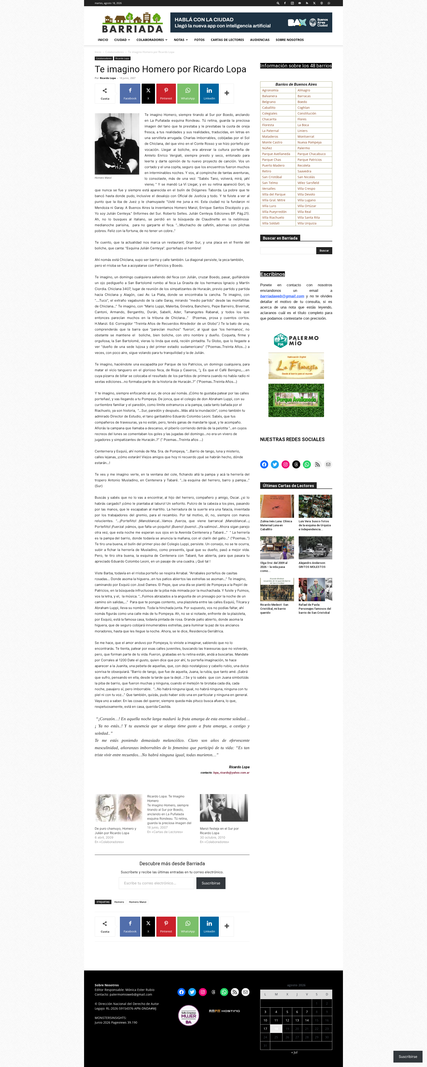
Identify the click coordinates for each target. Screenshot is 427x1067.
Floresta (268, 125)
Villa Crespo (306, 188)
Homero (119, 902)
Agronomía (270, 90)
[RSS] (307, 3)
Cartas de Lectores (227, 40)
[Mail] (299, 3)
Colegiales (269, 113)
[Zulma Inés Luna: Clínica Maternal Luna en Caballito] (277, 506)
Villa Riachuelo (273, 217)
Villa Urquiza (307, 223)
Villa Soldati (271, 223)
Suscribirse (211, 883)
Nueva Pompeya (310, 142)
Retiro (266, 171)
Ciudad (120, 40)
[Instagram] (292, 3)
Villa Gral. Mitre (273, 200)
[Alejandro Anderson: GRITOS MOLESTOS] (315, 547)
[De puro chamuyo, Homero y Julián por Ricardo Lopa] (119, 808)
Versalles (269, 188)
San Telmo (270, 183)
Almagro (304, 90)
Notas (179, 40)
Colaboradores (150, 40)
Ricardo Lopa (122, 58)
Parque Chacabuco (312, 154)
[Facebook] (285, 3)
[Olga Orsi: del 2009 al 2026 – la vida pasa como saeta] (277, 547)
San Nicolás (306, 177)
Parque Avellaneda (276, 154)
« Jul (294, 1052)
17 (265, 1029)
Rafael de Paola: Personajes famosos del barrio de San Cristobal (315, 608)
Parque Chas (271, 159)
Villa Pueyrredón (274, 212)
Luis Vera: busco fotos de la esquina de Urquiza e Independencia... (315, 525)
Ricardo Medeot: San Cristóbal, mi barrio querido (274, 608)
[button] (278, 3)
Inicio (103, 40)
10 (265, 1020)
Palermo (304, 148)
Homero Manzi (137, 902)
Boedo (302, 102)
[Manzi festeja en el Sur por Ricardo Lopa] (224, 808)
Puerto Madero (273, 165)
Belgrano (269, 102)
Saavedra (304, 171)
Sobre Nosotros (290, 40)
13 (297, 1020)
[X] (314, 3)
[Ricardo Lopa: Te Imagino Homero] (173, 814)
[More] (227, 94)
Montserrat (306, 136)
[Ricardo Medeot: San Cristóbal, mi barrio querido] (277, 589)
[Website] (321, 3)
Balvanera (269, 96)
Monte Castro (272, 142)
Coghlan (304, 107)
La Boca (303, 125)
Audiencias (260, 40)
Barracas (304, 96)
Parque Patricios (310, 159)
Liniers (303, 131)
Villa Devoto (306, 194)
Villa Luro (269, 206)
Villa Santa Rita (309, 217)
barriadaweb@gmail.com (282, 296)
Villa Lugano (307, 200)
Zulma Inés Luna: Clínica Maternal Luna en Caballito (276, 525)
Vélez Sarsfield (308, 183)
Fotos (199, 40)
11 (276, 1020)
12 (287, 1020)
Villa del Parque (274, 194)
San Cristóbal (272, 177)
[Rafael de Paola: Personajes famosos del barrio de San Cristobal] (315, 589)
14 (307, 1020)
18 (276, 1029)
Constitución (307, 113)
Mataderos (270, 136)
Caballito (268, 107)
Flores (302, 119)
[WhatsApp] (329, 3)
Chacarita (269, 119)
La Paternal (270, 131)
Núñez (267, 148)
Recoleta (304, 165)
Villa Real (304, 212)
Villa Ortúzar (307, 206)
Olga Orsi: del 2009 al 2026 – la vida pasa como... (273, 567)
